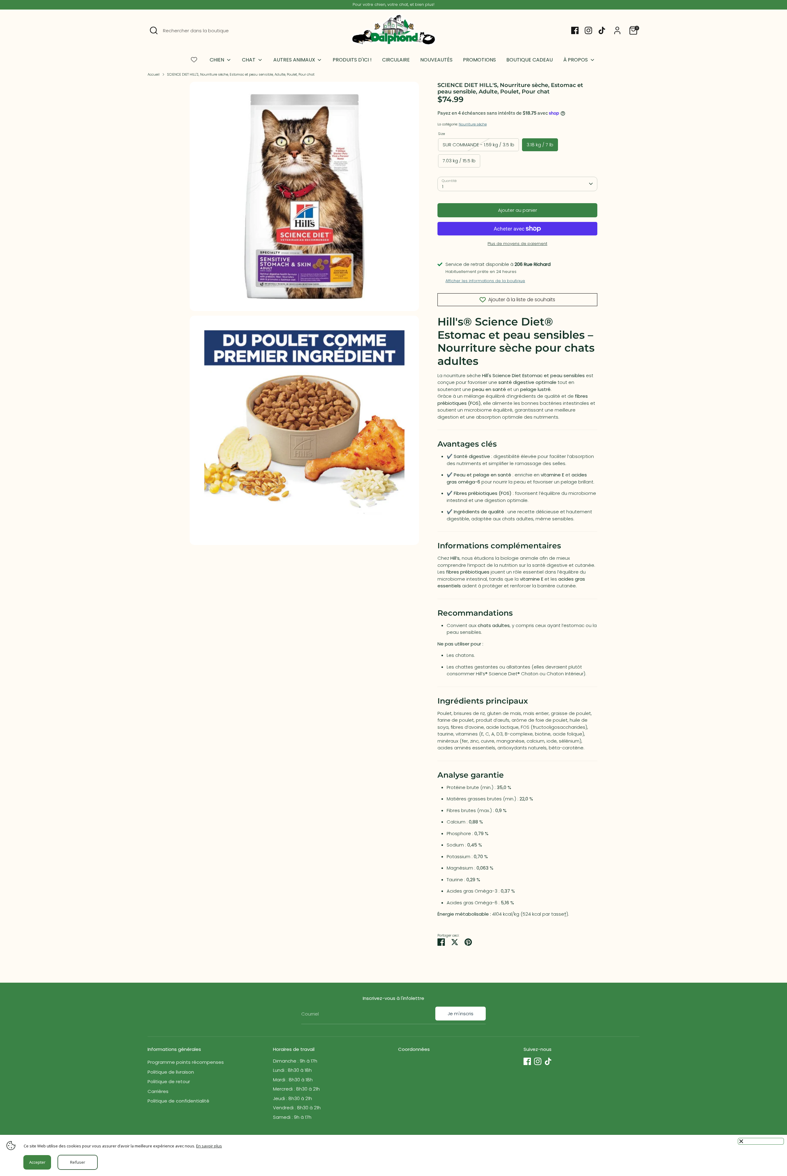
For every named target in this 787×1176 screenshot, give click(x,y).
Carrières (158, 1091)
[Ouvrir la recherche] (154, 30)
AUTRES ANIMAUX (294, 59)
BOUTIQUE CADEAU (529, 59)
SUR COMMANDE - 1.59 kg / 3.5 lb (478, 144)
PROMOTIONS (479, 59)
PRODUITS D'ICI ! (352, 59)
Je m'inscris (460, 1013)
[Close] (761, 1141)
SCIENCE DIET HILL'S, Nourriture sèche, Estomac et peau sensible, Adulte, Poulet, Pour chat (240, 74)
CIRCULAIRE (396, 59)
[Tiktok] (602, 30)
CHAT (249, 59)
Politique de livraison (171, 1072)
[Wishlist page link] (194, 60)
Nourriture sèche (473, 124)
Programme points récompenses (186, 1062)
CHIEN (217, 59)
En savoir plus (209, 1146)
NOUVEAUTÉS (436, 59)
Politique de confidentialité (178, 1101)
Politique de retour (169, 1081)
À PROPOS (576, 59)
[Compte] (617, 30)
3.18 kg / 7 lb (540, 144)
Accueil (154, 74)
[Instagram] (588, 30)
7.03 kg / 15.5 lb (459, 160)
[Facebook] (575, 30)
